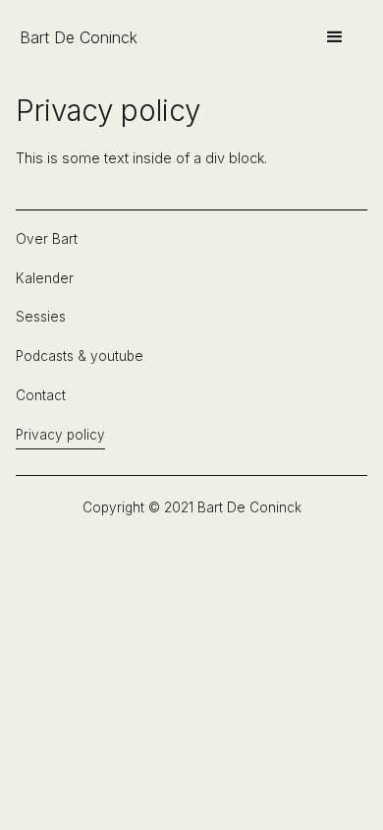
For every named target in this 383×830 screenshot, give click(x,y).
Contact (41, 395)
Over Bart (47, 239)
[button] (334, 37)
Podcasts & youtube (79, 356)
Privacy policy (60, 435)
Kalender (45, 278)
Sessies (41, 317)
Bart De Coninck (78, 37)
